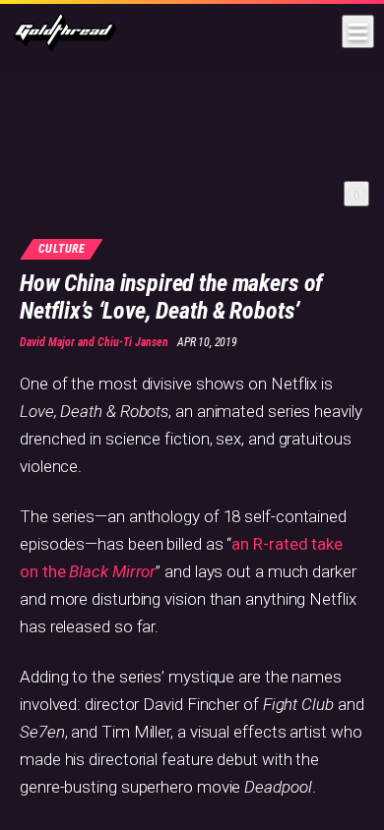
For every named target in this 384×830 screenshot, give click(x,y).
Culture (61, 249)
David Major (47, 342)
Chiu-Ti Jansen (132, 342)
